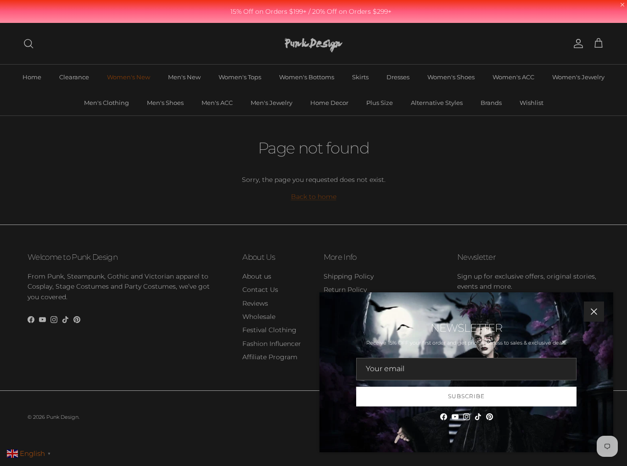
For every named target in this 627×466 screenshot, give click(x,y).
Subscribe (466, 396)
